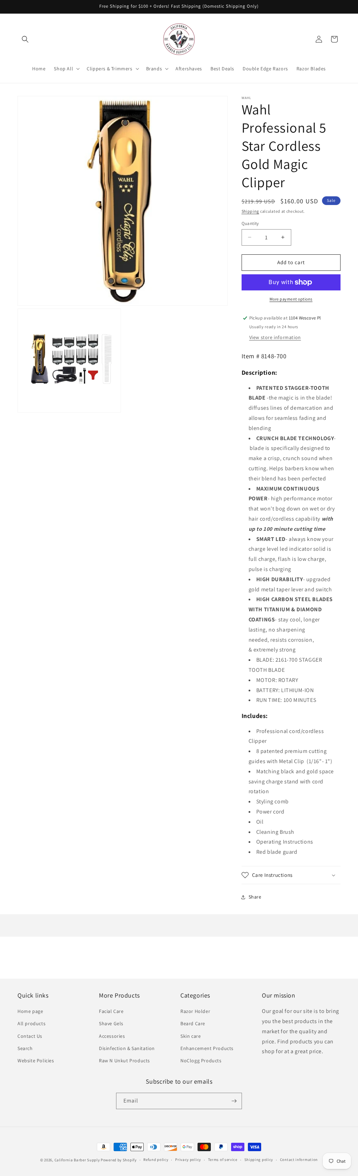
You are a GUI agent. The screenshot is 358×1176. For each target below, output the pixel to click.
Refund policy (155, 1159)
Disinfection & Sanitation (127, 1048)
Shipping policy (258, 1159)
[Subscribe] (234, 1101)
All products (31, 1023)
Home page (30, 1011)
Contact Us (29, 1036)
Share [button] (255, 897)
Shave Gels (111, 1023)
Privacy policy (188, 1159)
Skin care (190, 1036)
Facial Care (111, 1011)
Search (25, 1048)
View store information (275, 337)
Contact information (299, 1159)
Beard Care (192, 1023)
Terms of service (222, 1159)
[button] (25, 39)
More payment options (291, 299)
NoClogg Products (201, 1060)
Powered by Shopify (119, 1159)
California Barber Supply (77, 1159)
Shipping (250, 211)
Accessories (112, 1036)
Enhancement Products (207, 1048)
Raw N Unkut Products (124, 1060)
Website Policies (35, 1060)
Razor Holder (195, 1011)
